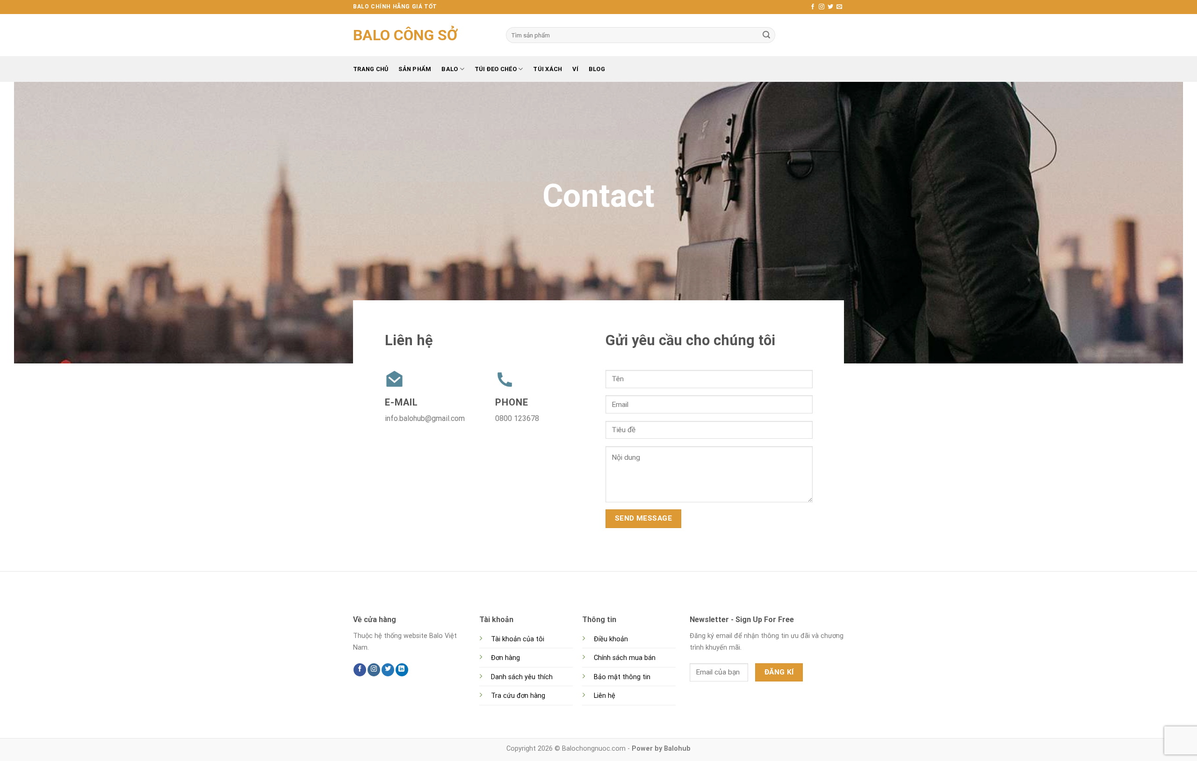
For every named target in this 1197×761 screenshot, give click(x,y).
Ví (575, 68)
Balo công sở (405, 35)
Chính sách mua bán (625, 658)
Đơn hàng (505, 658)
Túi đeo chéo (496, 68)
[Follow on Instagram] (821, 7)
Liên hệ (604, 696)
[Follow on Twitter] (830, 7)
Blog (597, 68)
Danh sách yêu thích (522, 677)
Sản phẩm (414, 68)
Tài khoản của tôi (517, 639)
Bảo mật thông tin (622, 677)
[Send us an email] (839, 7)
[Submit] (766, 35)
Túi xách (547, 68)
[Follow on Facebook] (812, 7)
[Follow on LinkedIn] (402, 669)
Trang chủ (370, 68)
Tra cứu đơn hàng (518, 696)
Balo (449, 68)
